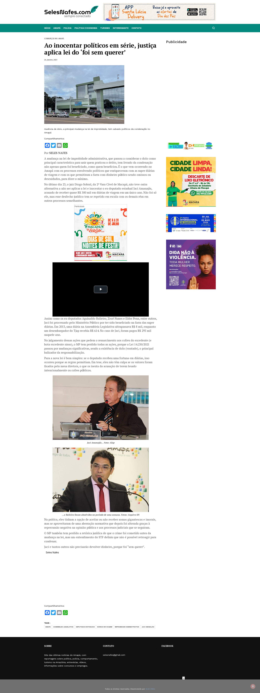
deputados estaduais (85, 627)
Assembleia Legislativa (63, 627)
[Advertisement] (100, 581)
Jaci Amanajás (148, 627)
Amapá (56, 28)
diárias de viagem (104, 627)
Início (47, 28)
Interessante (120, 28)
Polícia (67, 28)
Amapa (48, 627)
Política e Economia (85, 28)
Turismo (105, 28)
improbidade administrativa (127, 627)
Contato (136, 28)
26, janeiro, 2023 (50, 60)
